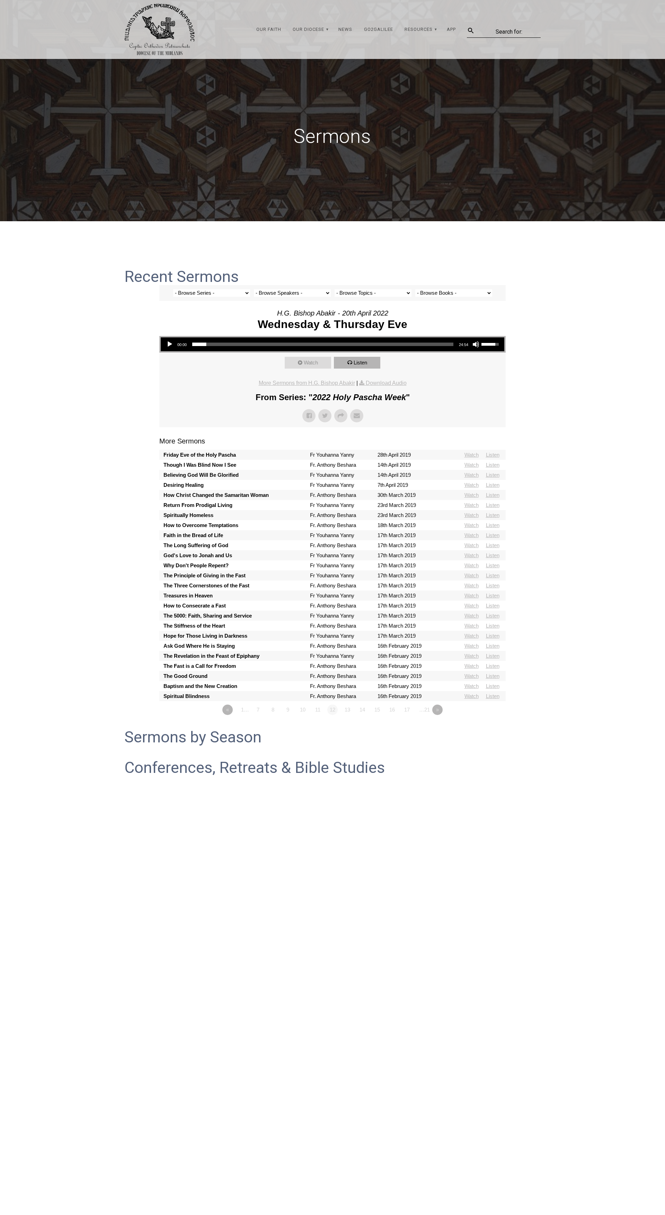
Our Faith (268, 29)
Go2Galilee (378, 29)
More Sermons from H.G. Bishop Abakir (307, 383)
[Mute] (475, 344)
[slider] (322, 344)
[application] (332, 344)
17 (407, 710)
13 (347, 710)
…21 (424, 710)
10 (302, 710)
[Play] (169, 344)
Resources (419, 29)
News (345, 29)
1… (245, 710)
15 (377, 710)
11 (317, 710)
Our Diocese (308, 29)
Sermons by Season (192, 737)
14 (362, 710)
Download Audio (386, 383)
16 (392, 710)
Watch (311, 362)
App (451, 29)
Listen (360, 362)
